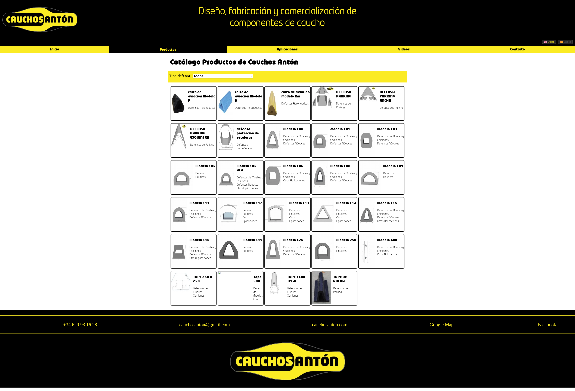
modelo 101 (340, 129)
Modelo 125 (293, 240)
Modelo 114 (346, 203)
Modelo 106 (293, 166)
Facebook (547, 324)
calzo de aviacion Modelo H (248, 96)
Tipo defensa (179, 76)
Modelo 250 (346, 240)
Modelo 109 (393, 166)
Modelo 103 (387, 129)
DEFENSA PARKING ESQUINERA (199, 133)
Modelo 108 (340, 166)
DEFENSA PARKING (343, 94)
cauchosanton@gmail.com (204, 324)
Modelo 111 (199, 203)
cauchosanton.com (329, 324)
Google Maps (442, 324)
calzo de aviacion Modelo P (201, 96)
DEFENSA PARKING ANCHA (387, 96)
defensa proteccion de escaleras (248, 133)
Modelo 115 (387, 203)
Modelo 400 (387, 240)
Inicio (54, 49)
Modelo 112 (252, 203)
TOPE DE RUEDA (340, 279)
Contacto (517, 49)
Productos (168, 49)
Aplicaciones (287, 49)
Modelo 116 (199, 240)
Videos (404, 49)
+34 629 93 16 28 (80, 324)
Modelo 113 (299, 203)
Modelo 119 (252, 240)
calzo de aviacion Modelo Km (295, 94)
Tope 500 (257, 279)
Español (567, 41)
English (550, 41)
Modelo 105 (205, 166)
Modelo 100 (293, 129)
